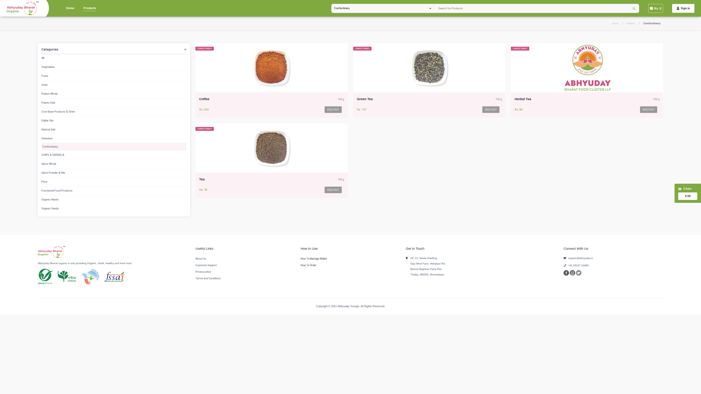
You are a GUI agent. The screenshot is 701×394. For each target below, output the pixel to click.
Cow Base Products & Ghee (58, 111)
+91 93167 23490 (578, 265)
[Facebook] (566, 273)
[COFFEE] (272, 67)
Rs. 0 (657, 8)
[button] (113, 50)
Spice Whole (48, 163)
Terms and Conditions (208, 278)
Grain (44, 84)
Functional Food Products (56, 190)
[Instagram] (572, 273)
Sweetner (47, 138)
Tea (202, 179)
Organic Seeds (50, 208)
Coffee (204, 99)
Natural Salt (48, 129)
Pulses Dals (48, 102)
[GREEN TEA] (429, 67)
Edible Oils (47, 120)
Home (70, 8)
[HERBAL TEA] (587, 67)
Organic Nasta (49, 199)
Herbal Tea (523, 99)
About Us (201, 258)
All (42, 58)
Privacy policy (203, 271)
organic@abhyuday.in (580, 258)
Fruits (44, 76)
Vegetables (48, 67)
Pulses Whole (49, 93)
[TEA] (272, 148)
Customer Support (206, 265)
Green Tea (365, 99)
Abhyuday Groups (348, 306)
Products (89, 8)
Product (631, 23)
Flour (44, 181)
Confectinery (50, 146)
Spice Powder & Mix (53, 172)
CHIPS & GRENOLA (52, 155)
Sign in (685, 8)
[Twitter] (578, 273)
